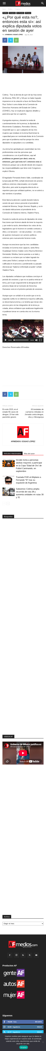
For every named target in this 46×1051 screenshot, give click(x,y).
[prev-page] (4, 503)
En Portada (20, 13)
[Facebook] (4, 40)
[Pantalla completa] (40, 340)
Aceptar (23, 1047)
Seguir (39, 1027)
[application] (23, 330)
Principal (28, 13)
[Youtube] (36, 955)
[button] (4, 3)
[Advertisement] (23, 694)
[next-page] (7, 503)
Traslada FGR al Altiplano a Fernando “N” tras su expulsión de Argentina (28, 480)
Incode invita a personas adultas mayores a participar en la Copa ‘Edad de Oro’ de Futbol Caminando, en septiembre (29, 465)
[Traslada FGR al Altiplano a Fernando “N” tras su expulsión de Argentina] (8, 480)
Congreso (17, 9)
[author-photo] (23, 438)
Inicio (4, 9)
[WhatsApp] (16, 40)
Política (10, 9)
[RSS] (23, 955)
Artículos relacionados (12, 454)
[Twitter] (10, 40)
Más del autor (29, 454)
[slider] (21, 340)
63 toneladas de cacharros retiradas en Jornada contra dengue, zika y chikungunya (34, 413)
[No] (43, 1042)
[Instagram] (16, 955)
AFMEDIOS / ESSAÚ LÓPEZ (14, 34)
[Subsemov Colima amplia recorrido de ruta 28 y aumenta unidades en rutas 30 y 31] (8, 492)
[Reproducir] (5, 340)
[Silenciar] (36, 340)
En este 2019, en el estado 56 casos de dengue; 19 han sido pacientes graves (10, 413)
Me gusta (38, 1022)
